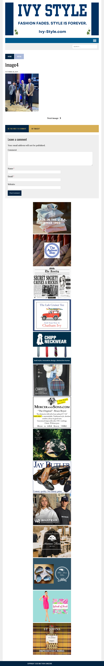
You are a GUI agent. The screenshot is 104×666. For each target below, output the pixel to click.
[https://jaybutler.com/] (52, 491)
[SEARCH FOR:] (85, 46)
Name (10, 168)
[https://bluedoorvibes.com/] (52, 588)
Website (11, 184)
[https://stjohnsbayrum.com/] (52, 653)
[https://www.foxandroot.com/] (52, 458)
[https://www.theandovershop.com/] (52, 264)
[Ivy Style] (52, 19)
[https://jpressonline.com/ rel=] (52, 232)
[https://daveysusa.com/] (52, 394)
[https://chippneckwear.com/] (52, 361)
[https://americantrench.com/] (52, 555)
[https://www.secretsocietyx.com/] (52, 297)
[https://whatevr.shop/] (52, 523)
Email (10, 176)
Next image (52, 118)
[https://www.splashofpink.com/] (52, 620)
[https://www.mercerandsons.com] (52, 426)
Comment (12, 150)
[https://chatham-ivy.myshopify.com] (52, 329)
